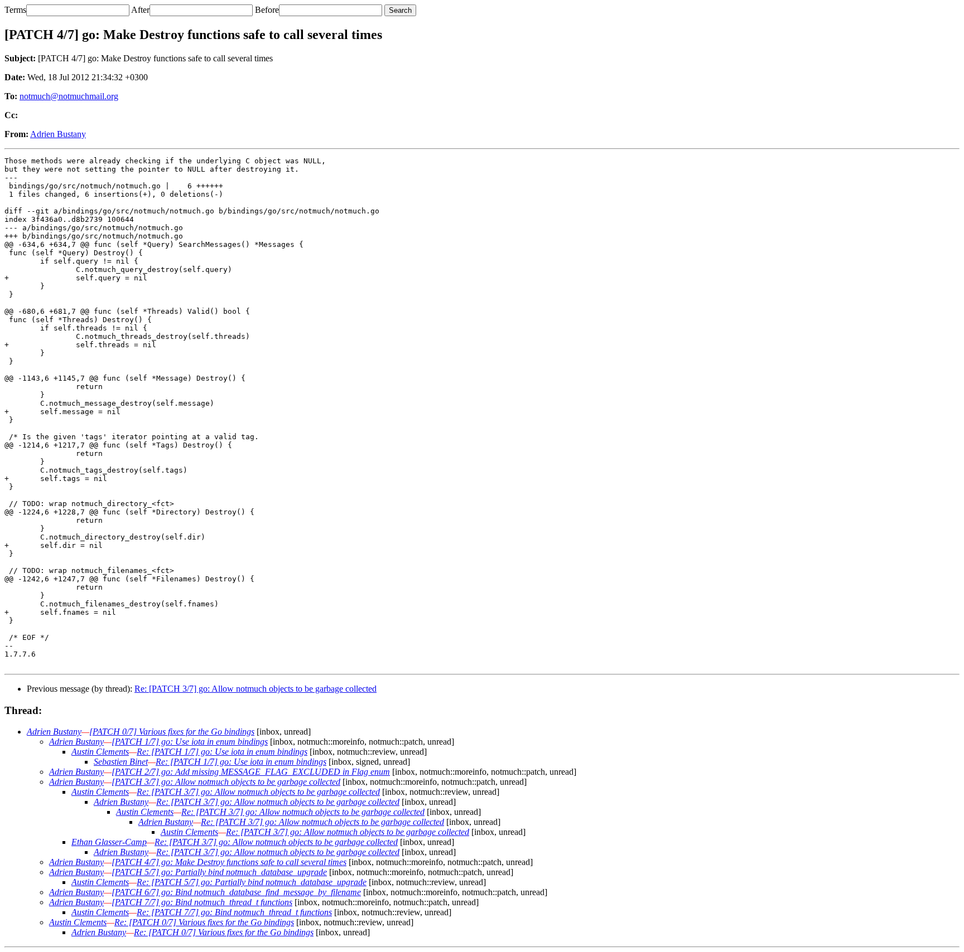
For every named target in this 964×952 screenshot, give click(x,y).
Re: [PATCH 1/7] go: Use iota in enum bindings (222, 751)
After (140, 9)
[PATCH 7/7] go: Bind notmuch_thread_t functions (202, 902)
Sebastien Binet (121, 761)
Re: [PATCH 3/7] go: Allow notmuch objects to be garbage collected (255, 688)
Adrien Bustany (58, 134)
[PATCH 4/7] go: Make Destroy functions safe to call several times (229, 862)
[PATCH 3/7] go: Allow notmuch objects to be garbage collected (226, 781)
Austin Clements (100, 751)
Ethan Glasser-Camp (109, 842)
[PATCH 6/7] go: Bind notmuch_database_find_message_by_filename (236, 892)
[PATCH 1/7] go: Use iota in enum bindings (190, 741)
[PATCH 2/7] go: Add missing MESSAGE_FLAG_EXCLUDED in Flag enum (251, 771)
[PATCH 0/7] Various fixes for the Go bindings (171, 731)
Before (267, 9)
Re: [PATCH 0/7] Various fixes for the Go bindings (204, 922)
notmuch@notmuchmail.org (69, 96)
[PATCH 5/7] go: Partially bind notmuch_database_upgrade (219, 872)
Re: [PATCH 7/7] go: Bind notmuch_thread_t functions (234, 912)
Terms (15, 9)
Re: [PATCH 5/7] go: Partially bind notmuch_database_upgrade (252, 882)
